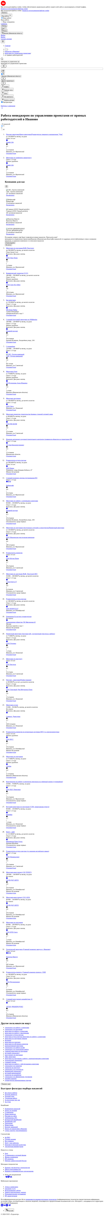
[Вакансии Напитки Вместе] (54, 955)
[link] (4, 30)
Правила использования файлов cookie (35, 10)
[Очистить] (3, 66)
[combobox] (10, 61)
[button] (3, 35)
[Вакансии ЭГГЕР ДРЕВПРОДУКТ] (54, 1005)
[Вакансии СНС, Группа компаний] (54, 354)
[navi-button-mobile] (3, 41)
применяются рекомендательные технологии (41, 1199)
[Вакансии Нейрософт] (54, 484)
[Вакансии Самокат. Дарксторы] (54, 715)
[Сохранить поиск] (3, 71)
